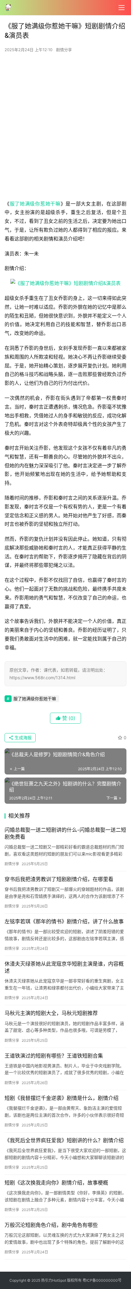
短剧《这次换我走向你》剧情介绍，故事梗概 (56, 1183)
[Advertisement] (65, 127)
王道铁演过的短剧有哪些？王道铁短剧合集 (54, 1056)
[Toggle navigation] (121, 7)
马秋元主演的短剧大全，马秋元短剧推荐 (51, 1013)
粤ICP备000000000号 (102, 1280)
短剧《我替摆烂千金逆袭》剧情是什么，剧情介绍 (62, 1098)
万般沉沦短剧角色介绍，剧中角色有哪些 (51, 1225)
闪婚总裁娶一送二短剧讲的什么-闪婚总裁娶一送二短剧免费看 (65, 833)
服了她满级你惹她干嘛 (35, 204)
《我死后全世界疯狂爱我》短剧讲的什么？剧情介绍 (64, 1140)
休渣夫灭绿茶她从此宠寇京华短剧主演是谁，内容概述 (64, 967)
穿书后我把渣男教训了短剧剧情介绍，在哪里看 (59, 879)
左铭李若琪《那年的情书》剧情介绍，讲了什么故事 (64, 921)
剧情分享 (64, 49)
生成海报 (22, 737)
